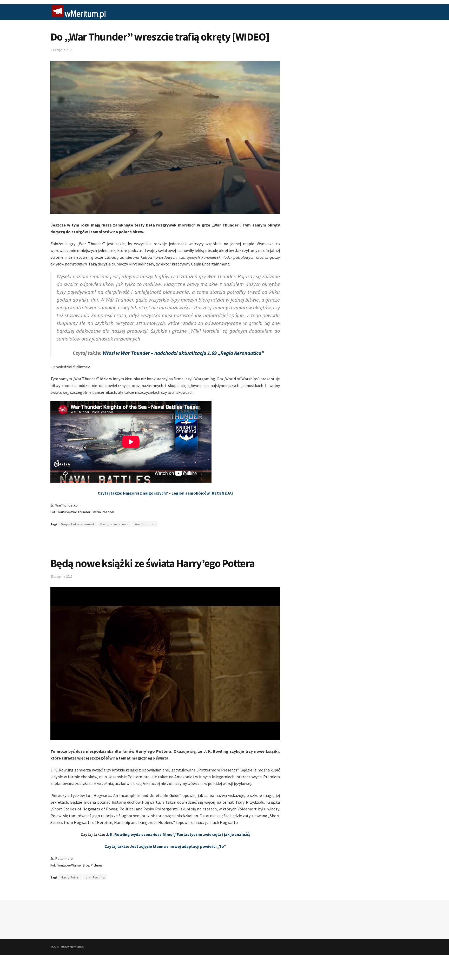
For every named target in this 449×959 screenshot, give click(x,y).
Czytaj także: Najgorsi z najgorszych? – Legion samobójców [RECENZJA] (165, 493)
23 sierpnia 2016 (61, 50)
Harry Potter (70, 877)
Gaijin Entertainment (77, 524)
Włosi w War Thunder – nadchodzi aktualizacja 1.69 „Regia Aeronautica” (183, 353)
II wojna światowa (114, 524)
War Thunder (145, 524)
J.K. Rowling (95, 877)
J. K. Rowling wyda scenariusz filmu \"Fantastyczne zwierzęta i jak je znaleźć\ (178, 834)
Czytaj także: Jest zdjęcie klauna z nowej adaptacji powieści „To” (165, 846)
